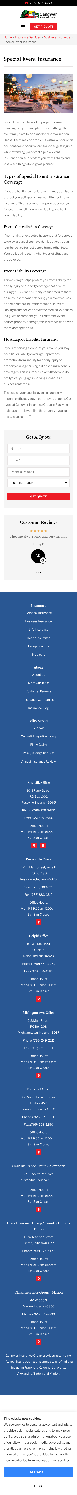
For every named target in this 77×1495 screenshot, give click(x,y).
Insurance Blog (38, 708)
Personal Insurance (38, 613)
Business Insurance (57, 37)
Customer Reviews (39, 691)
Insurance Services (28, 37)
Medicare (38, 654)
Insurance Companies (39, 700)
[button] (23, 26)
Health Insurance (38, 638)
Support (38, 728)
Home (8, 37)
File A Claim (38, 744)
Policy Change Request (38, 753)
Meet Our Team (38, 683)
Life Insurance (38, 629)
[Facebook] (43, 845)
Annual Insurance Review (38, 761)
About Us (38, 674)
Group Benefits (38, 646)
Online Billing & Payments (38, 736)
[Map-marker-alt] (34, 845)
